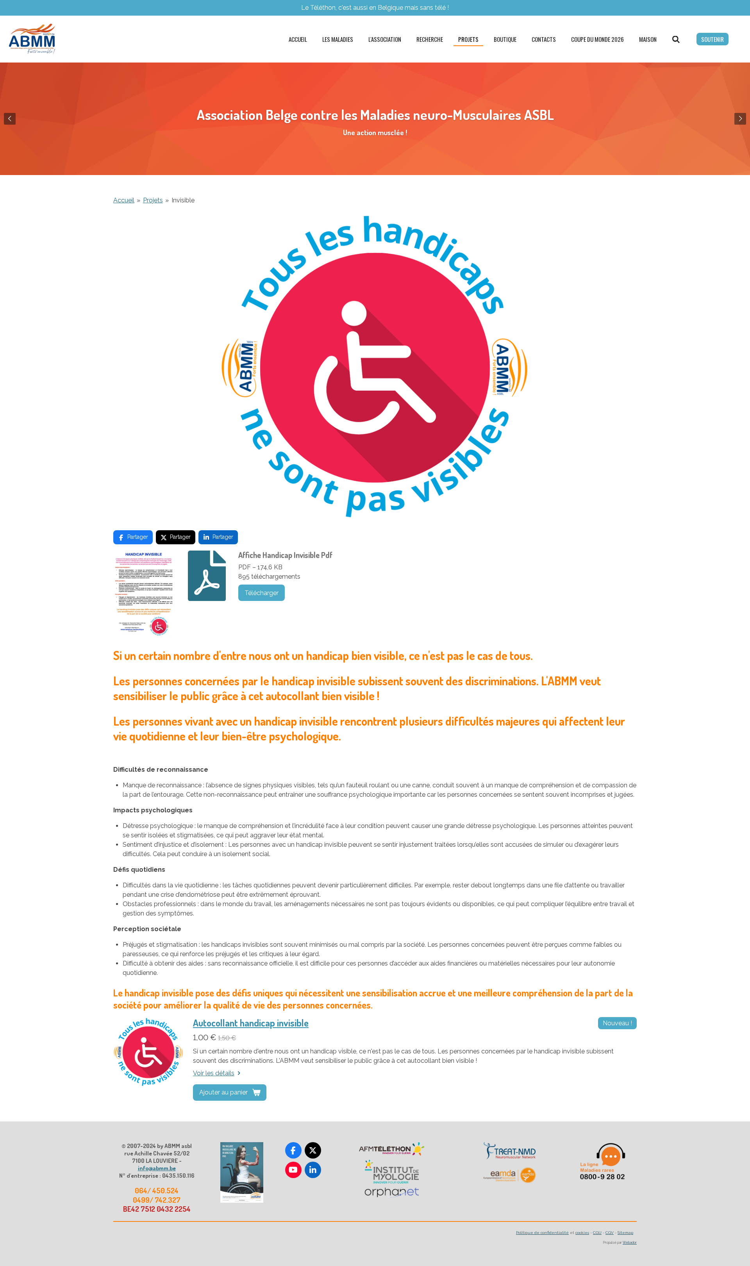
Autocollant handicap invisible (251, 1023)
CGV (609, 1232)
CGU (597, 1232)
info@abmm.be (157, 1168)
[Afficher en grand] (241, 1172)
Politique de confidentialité (542, 1232)
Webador (630, 1243)
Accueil (123, 200)
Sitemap (625, 1232)
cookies (582, 1232)
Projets (153, 200)
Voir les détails (213, 1073)
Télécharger (262, 593)
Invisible (183, 200)
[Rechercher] (676, 39)
